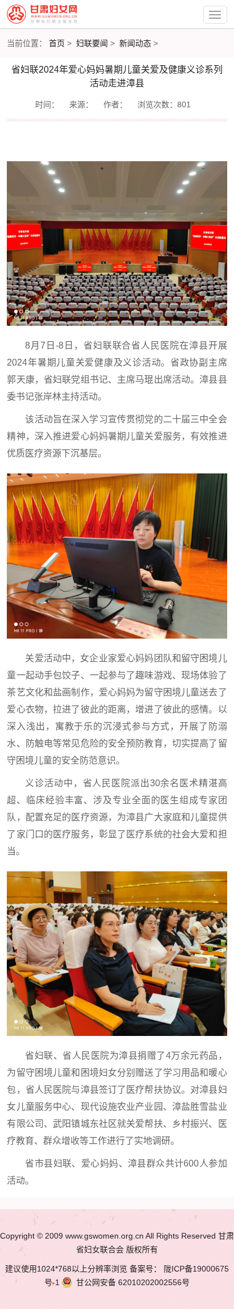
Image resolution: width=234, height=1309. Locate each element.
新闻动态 (135, 43)
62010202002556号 (133, 1282)
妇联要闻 (92, 43)
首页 (57, 43)
